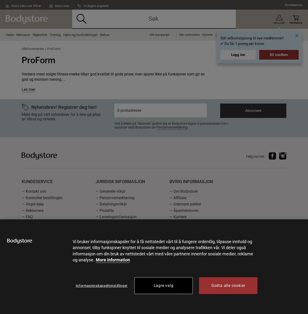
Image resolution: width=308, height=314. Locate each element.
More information (113, 259)
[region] (154, 266)
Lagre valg (163, 285)
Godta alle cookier (228, 285)
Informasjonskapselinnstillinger (102, 286)
